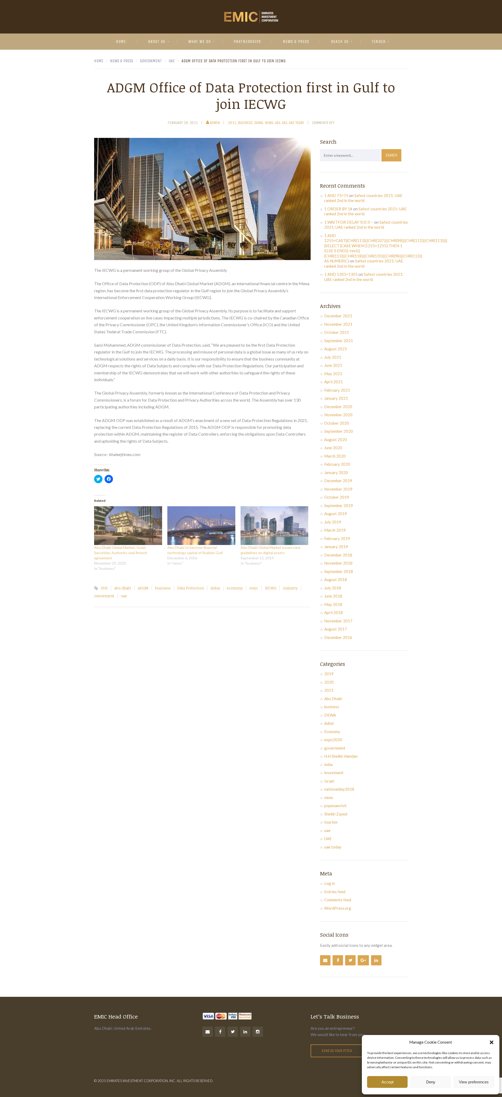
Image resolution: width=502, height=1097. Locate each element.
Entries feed (334, 891)
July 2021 (332, 357)
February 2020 (337, 464)
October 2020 (336, 423)
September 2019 (338, 505)
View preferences (474, 1082)
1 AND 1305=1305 (341, 274)
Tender (378, 41)
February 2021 (337, 390)
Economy (332, 731)
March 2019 (335, 530)
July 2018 (332, 588)
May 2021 (333, 373)
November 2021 (338, 324)
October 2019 (336, 497)
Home (121, 41)
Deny (430, 1082)
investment (104, 595)
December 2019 (338, 480)
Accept (387, 1082)
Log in (329, 883)
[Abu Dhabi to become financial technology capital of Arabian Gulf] (201, 525)
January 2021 (336, 398)
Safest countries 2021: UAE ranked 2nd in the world (363, 198)
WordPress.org (337, 908)
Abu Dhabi (333, 698)
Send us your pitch (337, 1050)
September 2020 (338, 431)
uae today (296, 122)
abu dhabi (122, 588)
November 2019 (338, 489)
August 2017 (335, 629)
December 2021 (338, 315)
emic (253, 588)
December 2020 (338, 406)
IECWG (270, 588)
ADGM (143, 588)
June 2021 (333, 365)
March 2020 (335, 456)
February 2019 (337, 538)
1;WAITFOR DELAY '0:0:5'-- (348, 222)
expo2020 (333, 739)
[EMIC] (251, 16)
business (245, 122)
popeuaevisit (335, 805)
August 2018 (335, 579)
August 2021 (335, 348)
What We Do (199, 41)
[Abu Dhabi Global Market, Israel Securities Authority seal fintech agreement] (128, 525)
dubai (258, 122)
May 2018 (333, 604)
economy (235, 588)
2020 (329, 682)
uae (277, 122)
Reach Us (340, 41)
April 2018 (333, 612)
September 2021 (338, 340)
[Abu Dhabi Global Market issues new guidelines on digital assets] (275, 525)
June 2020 (333, 447)
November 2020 (338, 414)
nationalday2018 (339, 789)
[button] (491, 1042)
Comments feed (337, 899)
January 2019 (336, 546)
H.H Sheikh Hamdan (341, 756)
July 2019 (332, 522)
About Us (156, 41)
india (328, 764)
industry (290, 588)
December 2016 (338, 637)
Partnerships (247, 41)
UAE (284, 122)
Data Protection (190, 588)
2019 (329, 673)
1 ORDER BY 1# (338, 208)
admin (215, 122)
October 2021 (336, 332)
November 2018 (338, 563)
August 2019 (335, 513)
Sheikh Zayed (335, 814)
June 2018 (333, 596)
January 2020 (336, 472)
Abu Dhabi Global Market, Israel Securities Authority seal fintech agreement (120, 552)
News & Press (296, 41)
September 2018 (338, 571)
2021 (232, 122)
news (269, 122)
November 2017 (338, 620)
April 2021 (333, 381)
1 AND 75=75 (336, 195)
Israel (329, 781)
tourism (331, 822)
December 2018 (338, 555)
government (334, 748)
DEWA (330, 715)
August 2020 (335, 439)
